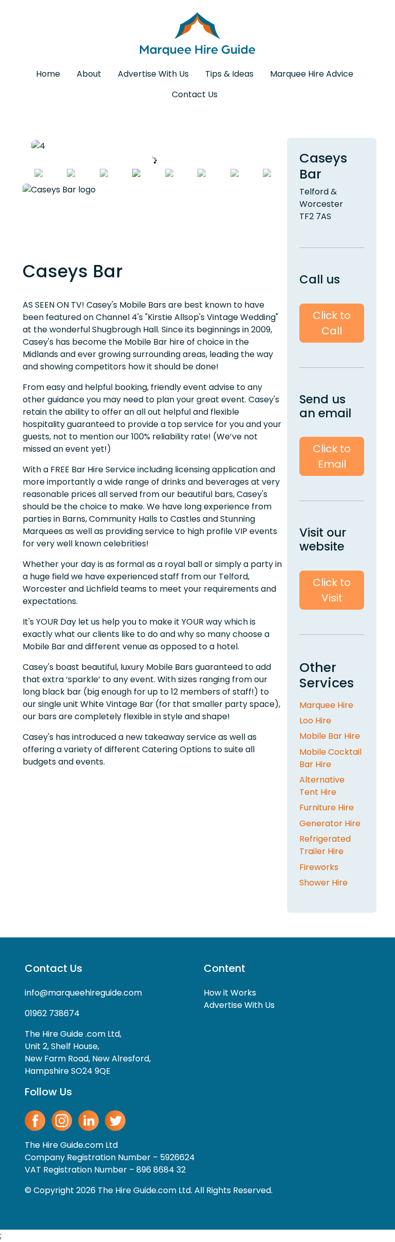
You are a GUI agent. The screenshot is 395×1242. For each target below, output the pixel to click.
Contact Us (195, 94)
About (89, 74)
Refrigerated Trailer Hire (325, 845)
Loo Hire (315, 720)
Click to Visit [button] (332, 590)
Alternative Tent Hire (322, 786)
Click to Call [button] (332, 323)
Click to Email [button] (332, 456)
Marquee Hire (326, 705)
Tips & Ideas (229, 74)
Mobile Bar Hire (329, 736)
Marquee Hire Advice (311, 74)
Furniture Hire (326, 807)
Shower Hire (323, 883)
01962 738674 (52, 1013)
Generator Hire (330, 823)
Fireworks (318, 867)
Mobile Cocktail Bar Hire (330, 758)
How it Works (230, 993)
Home (48, 74)
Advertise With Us (153, 74)
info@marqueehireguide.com (83, 993)
